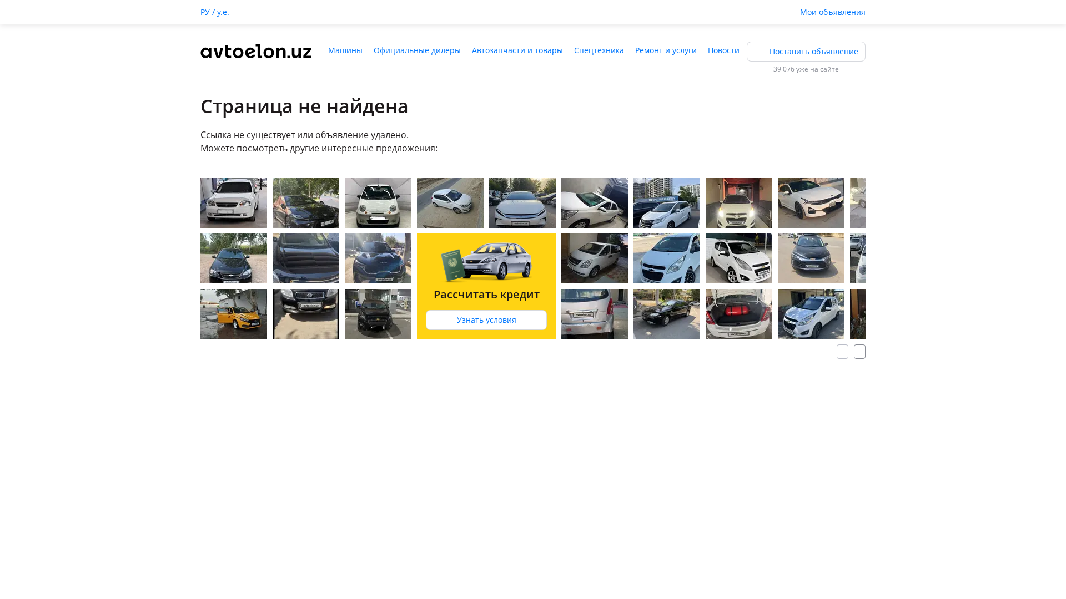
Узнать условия (486, 319)
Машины (345, 50)
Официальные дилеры (417, 50)
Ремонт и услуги (666, 50)
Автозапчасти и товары (517, 50)
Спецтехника (599, 50)
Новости (724, 50)
